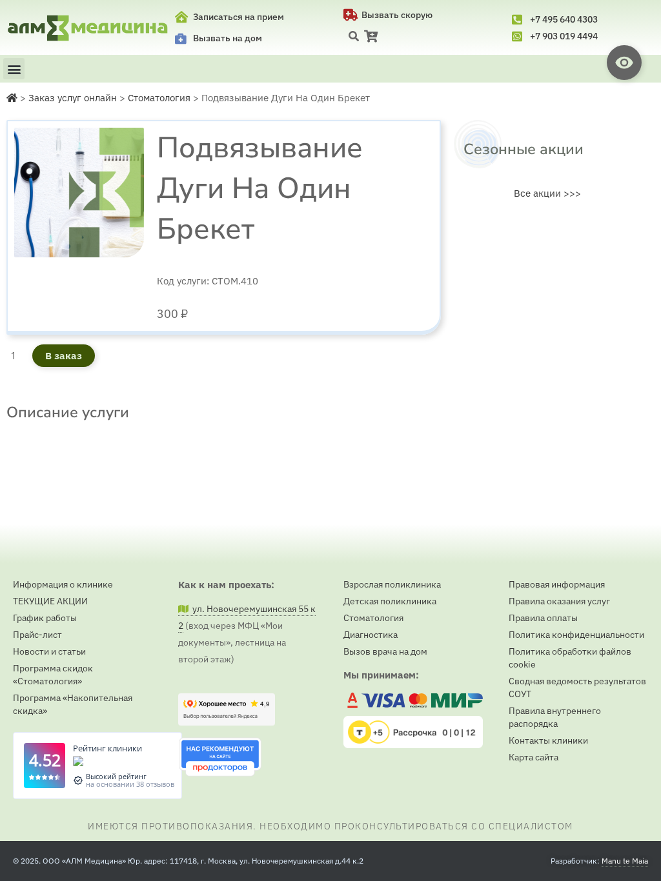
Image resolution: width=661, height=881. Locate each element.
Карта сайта (533, 757)
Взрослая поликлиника (392, 584)
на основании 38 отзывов (130, 784)
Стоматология (373, 618)
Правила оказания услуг (559, 601)
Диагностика (370, 634)
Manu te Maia (625, 861)
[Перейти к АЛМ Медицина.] (11, 98)
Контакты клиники (548, 740)
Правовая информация (557, 584)
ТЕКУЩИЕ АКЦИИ (50, 601)
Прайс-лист (37, 634)
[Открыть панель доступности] (624, 62)
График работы (45, 618)
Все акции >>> (547, 193)
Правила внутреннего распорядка (555, 717)
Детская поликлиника (389, 601)
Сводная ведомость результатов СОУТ (577, 687)
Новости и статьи (49, 651)
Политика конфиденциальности (576, 634)
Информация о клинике (63, 584)
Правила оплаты (543, 618)
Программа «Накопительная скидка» (72, 704)
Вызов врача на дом (385, 651)
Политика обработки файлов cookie (570, 658)
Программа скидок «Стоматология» (53, 674)
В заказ (63, 356)
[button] (353, 36)
